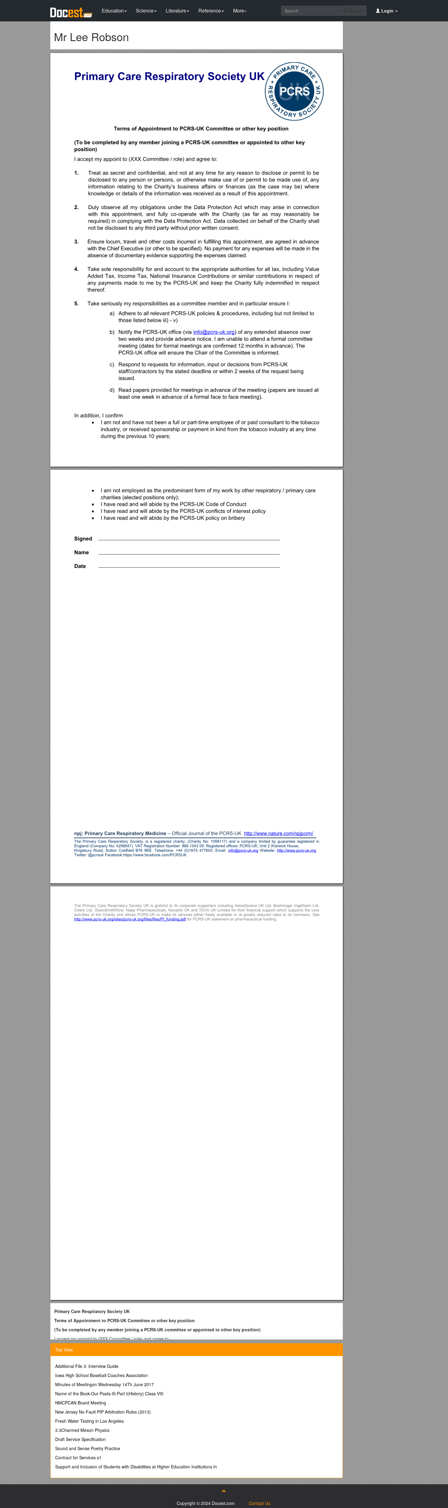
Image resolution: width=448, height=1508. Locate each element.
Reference (209, 10)
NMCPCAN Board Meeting (80, 1403)
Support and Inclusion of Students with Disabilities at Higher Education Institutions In (136, 1467)
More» (240, 10)
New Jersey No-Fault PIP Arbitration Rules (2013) (103, 1412)
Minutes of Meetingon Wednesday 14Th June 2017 (104, 1384)
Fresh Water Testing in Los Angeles (89, 1421)
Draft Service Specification (80, 1439)
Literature (176, 10)
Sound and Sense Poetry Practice (87, 1448)
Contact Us (259, 1503)
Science (145, 10)
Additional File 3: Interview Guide (87, 1366)
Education (113, 10)
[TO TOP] (224, 1491)
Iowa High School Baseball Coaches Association (101, 1375)
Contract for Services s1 (78, 1457)
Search (355, 11)
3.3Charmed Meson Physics (82, 1430)
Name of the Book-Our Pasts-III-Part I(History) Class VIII (109, 1393)
